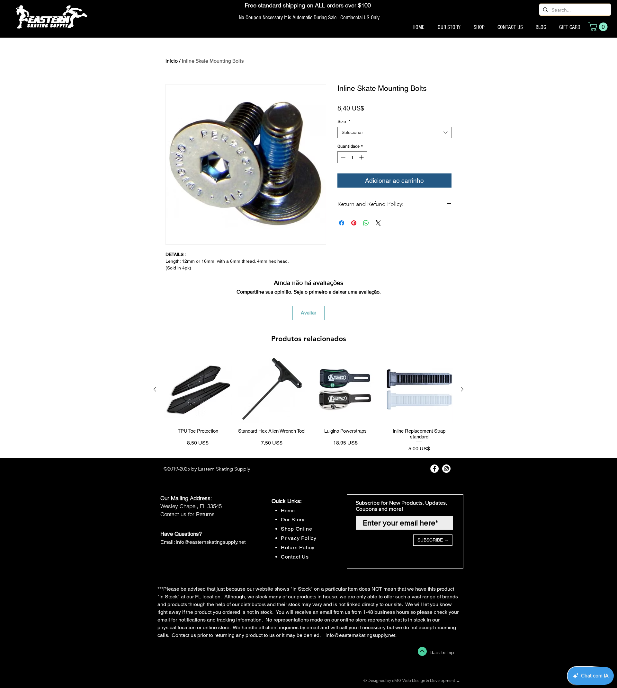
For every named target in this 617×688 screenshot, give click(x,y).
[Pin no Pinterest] (354, 223)
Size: (343, 121)
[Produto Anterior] (155, 389)
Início (171, 61)
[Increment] (362, 157)
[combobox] (394, 132)
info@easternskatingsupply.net (211, 542)
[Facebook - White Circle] (434, 468)
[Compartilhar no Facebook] (341, 223)
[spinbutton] (352, 157)
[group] (308, 404)
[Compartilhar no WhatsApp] (366, 223)
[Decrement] (342, 157)
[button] (599, 26)
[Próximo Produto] (462, 389)
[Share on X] (378, 223)
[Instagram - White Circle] (446, 468)
